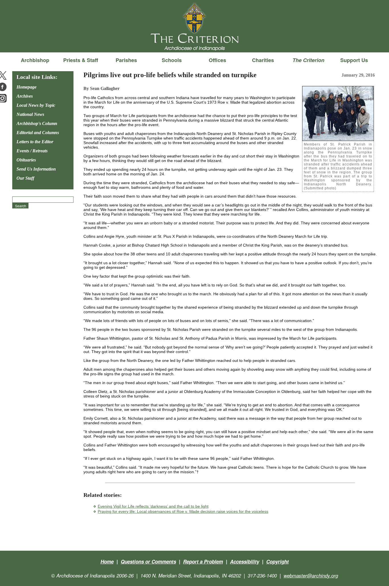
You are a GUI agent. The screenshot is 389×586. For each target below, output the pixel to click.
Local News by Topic (36, 105)
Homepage (26, 87)
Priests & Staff (80, 60)
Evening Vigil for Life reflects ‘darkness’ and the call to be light (153, 506)
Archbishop (35, 60)
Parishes (126, 60)
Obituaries (26, 159)
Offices (217, 60)
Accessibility (244, 561)
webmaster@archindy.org (311, 575)
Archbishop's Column (37, 123)
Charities (263, 60)
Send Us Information (36, 169)
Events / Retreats (32, 150)
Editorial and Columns (38, 132)
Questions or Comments (148, 561)
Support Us (354, 60)
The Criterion (194, 43)
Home (107, 561)
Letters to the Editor (35, 141)
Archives (25, 96)
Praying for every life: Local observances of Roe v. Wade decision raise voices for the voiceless (183, 511)
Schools (172, 60)
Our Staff (25, 178)
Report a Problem (203, 561)
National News (30, 114)
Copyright (277, 561)
